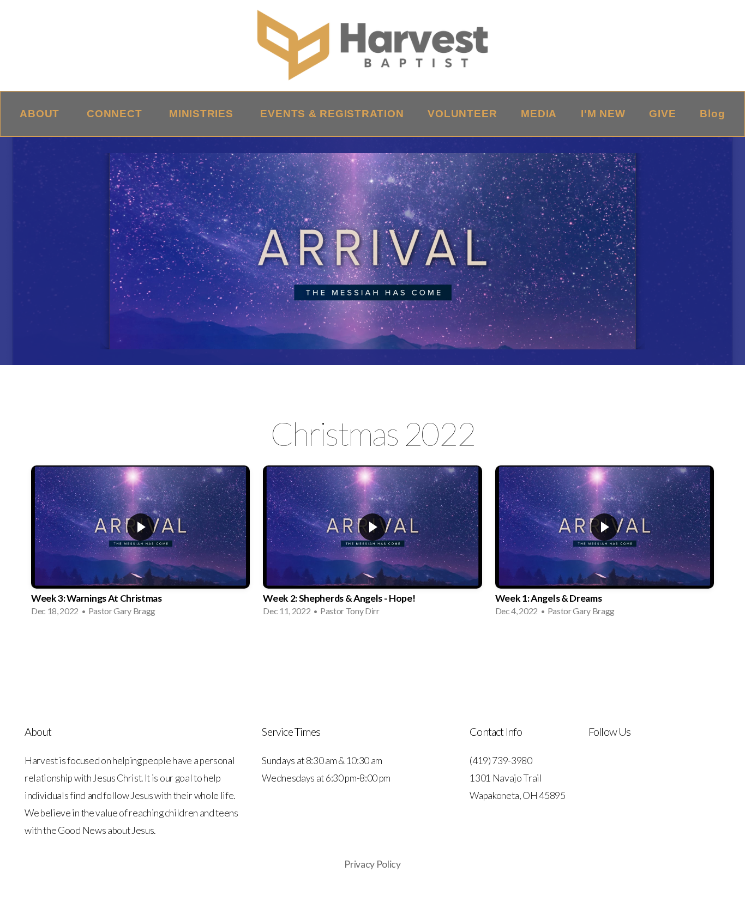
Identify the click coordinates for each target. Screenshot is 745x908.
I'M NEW (603, 113)
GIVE (662, 113)
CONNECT (116, 113)
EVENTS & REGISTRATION (332, 113)
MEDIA (539, 113)
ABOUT (41, 113)
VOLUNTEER (462, 113)
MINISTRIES (202, 113)
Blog (712, 113)
